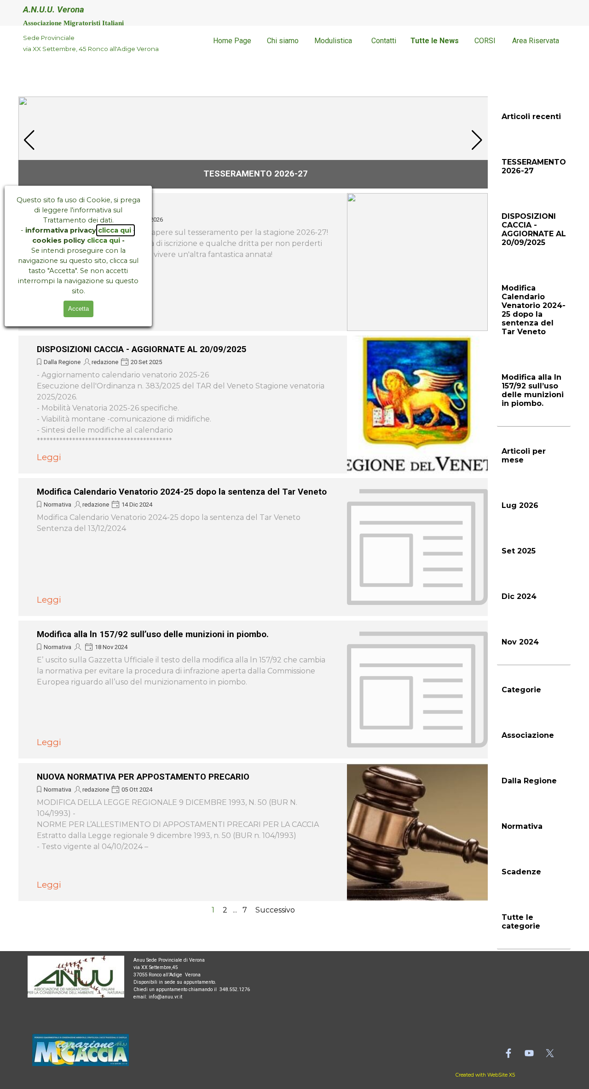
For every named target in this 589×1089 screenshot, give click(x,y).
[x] (550, 1053)
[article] (255, 142)
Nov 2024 (520, 642)
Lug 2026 (520, 505)
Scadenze (521, 871)
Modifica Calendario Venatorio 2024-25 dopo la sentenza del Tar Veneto (182, 492)
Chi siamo (283, 40)
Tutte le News (434, 40)
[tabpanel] (94, 43)
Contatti (383, 40)
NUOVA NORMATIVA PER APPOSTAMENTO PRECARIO (143, 777)
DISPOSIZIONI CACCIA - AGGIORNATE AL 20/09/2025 (142, 349)
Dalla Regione (62, 362)
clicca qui (115, 230)
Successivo (275, 910)
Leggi (49, 457)
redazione (105, 362)
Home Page (232, 40)
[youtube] (529, 1053)
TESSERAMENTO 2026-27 (255, 174)
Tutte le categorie (521, 921)
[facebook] (508, 1053)
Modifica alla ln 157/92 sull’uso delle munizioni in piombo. (153, 634)
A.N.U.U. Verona (53, 10)
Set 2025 (519, 551)
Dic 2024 (519, 596)
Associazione (528, 735)
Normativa (57, 504)
